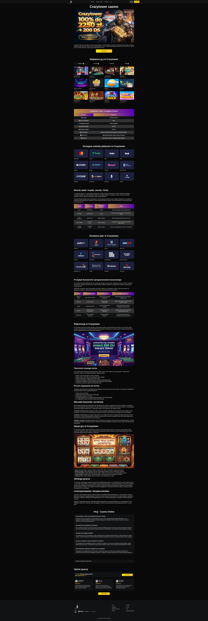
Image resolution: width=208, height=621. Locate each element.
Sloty (126, 63)
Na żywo (95, 63)
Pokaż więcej (104, 593)
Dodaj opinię (127, 574)
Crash (111, 63)
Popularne (80, 63)
